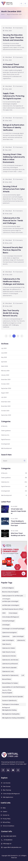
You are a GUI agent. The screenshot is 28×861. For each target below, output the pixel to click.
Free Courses (6, 786)
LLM (23, 675)
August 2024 (4, 393)
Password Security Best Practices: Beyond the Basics (13, 250)
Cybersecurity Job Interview (10, 659)
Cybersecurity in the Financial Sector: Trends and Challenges (13, 220)
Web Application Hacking (9, 710)
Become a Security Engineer (10, 592)
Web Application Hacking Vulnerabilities (13, 718)
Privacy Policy (6, 818)
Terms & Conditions (8, 826)
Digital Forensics (5, 439)
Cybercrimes (5, 636)
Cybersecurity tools (8, 671)
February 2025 (5, 370)
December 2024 (5, 379)
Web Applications (8, 797)
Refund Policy (6, 822)
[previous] (6, 336)
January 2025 (5, 375)
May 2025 (4, 357)
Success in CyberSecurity (9, 700)
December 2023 (5, 401)
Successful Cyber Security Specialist (12, 696)
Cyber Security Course (8, 652)
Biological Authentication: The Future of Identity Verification (13, 127)
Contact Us (6, 815)
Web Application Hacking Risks (11, 714)
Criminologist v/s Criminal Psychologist (13, 628)
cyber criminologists (8, 640)
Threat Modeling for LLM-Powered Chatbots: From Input (18, 523)
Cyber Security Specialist (9, 667)
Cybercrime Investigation (9, 632)
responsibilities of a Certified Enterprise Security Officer (13, 687)
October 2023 (5, 410)
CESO (4, 613)
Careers (5, 811)
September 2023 (6, 415)
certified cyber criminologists (10, 605)
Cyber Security (6, 644)
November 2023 (5, 406)
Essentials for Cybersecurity (10, 675)
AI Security (4, 426)
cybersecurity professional (10, 663)
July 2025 (4, 348)
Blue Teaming (7, 790)
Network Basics (6, 679)
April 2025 (4, 361)
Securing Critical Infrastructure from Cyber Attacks (14, 189)
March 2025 (4, 366)
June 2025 (4, 353)
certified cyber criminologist (10, 601)
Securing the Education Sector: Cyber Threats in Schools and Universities (13, 37)
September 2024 (6, 388)
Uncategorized (5, 444)
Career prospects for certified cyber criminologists (12, 596)
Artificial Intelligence (8, 588)
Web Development (6, 448)
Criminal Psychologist (8, 621)
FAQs (4, 808)
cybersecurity (21, 640)
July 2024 (4, 397)
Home (3, 14)
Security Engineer (7, 692)
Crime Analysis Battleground (10, 617)
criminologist (6, 624)
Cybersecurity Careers (8, 648)
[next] (21, 336)
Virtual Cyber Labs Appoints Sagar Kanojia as (18, 511)
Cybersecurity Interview (9, 656)
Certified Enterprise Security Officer (12, 609)
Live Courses (6, 783)
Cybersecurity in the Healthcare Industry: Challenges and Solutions (13, 281)
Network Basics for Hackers (10, 683)
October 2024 (5, 384)
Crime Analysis (13, 613)
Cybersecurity (5, 435)
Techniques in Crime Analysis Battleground (10, 705)
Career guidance (6, 430)
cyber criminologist (18, 636)
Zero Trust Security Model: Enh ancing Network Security (11, 313)
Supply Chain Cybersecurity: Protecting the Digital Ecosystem (13, 96)
